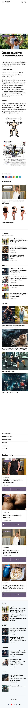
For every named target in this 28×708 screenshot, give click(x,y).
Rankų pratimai (7, 460)
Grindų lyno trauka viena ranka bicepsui (12, 481)
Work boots (5, 445)
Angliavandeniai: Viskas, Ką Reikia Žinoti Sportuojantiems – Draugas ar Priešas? (18, 248)
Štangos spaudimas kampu (8, 371)
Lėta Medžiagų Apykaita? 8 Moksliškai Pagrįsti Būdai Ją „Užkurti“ (17, 256)
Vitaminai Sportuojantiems (17, 285)
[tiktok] (20, 704)
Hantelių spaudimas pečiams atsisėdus (13, 202)
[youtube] (11, 704)
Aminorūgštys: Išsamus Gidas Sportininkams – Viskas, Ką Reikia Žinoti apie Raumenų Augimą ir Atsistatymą (15, 349)
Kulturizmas (6, 496)
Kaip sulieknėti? (8, 223)
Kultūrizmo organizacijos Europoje (12, 516)
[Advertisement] (14, 19)
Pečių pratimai (5, 36)
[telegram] (20, 177)
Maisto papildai (7, 566)
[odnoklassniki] (14, 177)
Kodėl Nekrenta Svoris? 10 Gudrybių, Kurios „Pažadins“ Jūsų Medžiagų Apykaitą (18, 270)
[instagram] (14, 704)
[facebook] (6, 177)
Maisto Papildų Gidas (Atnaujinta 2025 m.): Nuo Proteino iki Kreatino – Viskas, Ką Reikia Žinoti (19, 278)
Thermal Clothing (6, 439)
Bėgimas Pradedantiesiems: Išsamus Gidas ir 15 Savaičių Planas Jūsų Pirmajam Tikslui (18, 240)
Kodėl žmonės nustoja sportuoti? (10, 393)
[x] (3, 177)
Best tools (4, 449)
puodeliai (4, 442)
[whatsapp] (17, 177)
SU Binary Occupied (7, 436)
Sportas (7, 477)
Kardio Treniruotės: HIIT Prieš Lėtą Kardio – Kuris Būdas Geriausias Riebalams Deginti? (18, 295)
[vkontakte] (11, 177)
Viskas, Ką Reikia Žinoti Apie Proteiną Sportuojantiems (14, 587)
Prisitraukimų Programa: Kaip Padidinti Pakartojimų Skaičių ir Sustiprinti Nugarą (18, 638)
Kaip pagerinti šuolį (7, 433)
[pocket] (8, 177)
